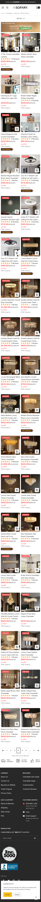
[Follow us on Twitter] (8, 880)
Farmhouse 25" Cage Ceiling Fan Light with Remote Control (9, 97)
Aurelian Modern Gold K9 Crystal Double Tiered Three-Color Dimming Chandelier (10, 339)
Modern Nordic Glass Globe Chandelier (29, 55)
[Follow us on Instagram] (13, 880)
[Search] (7, 8)
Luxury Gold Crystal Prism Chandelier (8, 576)
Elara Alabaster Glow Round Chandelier (28, 535)
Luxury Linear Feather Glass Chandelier (29, 653)
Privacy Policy (6, 793)
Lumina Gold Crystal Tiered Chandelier (28, 496)
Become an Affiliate (8, 785)
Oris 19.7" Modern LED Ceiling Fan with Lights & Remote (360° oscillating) (30, 177)
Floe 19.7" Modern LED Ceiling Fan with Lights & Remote (10, 259)
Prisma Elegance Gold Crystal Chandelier (9, 135)
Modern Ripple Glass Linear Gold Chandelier (29, 692)
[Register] (35, 838)
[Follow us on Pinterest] (18, 880)
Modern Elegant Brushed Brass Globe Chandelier (10, 177)
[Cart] (37, 7)
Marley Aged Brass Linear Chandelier (10, 692)
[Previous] (3, 750)
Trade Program (6, 789)
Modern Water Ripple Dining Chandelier (29, 97)
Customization (28, 785)
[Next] (38, 750)
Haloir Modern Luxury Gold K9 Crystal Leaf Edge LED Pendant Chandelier (9, 416)
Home (2, 13)
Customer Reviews (30, 789)
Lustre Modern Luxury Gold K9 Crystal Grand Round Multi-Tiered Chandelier (29, 259)
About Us (4, 777)
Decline (17, 894)
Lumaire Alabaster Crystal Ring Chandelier (10, 301)
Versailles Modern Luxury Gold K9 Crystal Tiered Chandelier (10, 615)
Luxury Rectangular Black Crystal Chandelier (10, 378)
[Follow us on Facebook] (3, 880)
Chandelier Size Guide (31, 777)
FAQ (2, 816)
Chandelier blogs (29, 781)
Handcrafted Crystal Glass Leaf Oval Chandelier (8, 535)
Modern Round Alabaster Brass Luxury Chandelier (30, 416)
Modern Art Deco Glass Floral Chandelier (9, 730)
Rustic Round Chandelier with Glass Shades (30, 576)
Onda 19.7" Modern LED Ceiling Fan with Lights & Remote (30, 218)
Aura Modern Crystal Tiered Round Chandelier (30, 378)
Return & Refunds (7, 803)
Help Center (5, 812)
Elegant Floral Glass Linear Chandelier (28, 615)
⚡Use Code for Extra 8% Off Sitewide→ (20, 2)
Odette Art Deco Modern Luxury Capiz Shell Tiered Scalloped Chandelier (10, 653)
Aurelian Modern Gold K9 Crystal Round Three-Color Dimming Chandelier (30, 339)
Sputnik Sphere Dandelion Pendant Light (10, 218)
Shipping (4, 808)
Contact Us (5, 781)
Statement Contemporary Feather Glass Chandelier (30, 730)
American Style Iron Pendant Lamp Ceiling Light (29, 135)
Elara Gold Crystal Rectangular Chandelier (29, 458)
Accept (8, 894)
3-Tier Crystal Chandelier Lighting (10, 55)
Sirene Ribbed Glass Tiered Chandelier (8, 458)
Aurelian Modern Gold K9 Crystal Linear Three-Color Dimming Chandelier (30, 301)
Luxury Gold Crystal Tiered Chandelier (8, 496)
